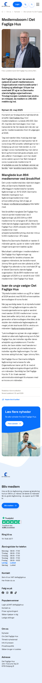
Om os (8, 12)
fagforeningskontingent (22, 328)
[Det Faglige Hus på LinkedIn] (11, 593)
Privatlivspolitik (8, 646)
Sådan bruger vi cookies (11, 649)
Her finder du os (8, 581)
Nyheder (17, 12)
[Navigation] (37, 4)
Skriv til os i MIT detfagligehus (14, 577)
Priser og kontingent (10, 611)
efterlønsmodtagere (21, 204)
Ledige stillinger (8, 618)
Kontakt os (6, 608)
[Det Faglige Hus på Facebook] (3, 593)
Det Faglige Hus (17, 118)
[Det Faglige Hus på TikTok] (16, 593)
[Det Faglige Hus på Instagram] (7, 593)
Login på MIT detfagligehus (12, 605)
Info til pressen (8, 643)
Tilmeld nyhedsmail (9, 640)
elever (6, 204)
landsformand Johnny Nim (25, 168)
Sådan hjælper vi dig (10, 614)
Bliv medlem (8, 505)
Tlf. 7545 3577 (7, 539)
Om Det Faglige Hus (10, 636)
